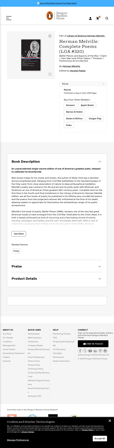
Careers (6, 357)
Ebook (83, 83)
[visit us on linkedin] (95, 351)
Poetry (16, 251)
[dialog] (57, 432)
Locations (7, 341)
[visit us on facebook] (80, 351)
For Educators (59, 349)
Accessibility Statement (13, 353)
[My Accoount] (90, 18)
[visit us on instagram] (105, 351)
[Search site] (107, 18)
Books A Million (74, 118)
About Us (8, 330)
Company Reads (35, 345)
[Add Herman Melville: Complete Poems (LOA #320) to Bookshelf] (49, 36)
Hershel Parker (78, 70)
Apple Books (87, 105)
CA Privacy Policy (35, 369)
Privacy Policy (34, 365)
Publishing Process (61, 333)
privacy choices (27, 432)
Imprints (7, 361)
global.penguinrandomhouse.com (93, 354)
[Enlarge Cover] (50, 74)
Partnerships (34, 333)
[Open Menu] (9, 18)
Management (9, 345)
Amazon (70, 105)
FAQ (55, 337)
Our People (8, 337)
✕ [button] (109, 421)
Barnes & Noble (74, 111)
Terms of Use (34, 361)
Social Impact (9, 349)
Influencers (33, 341)
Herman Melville (71, 66)
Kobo (69, 125)
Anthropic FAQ (34, 396)
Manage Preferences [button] (18, 440)
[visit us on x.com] (85, 351)
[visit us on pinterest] (100, 351)
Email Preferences (36, 357)
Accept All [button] (100, 438)
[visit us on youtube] (90, 351)
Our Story (7, 333)
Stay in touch (94, 343)
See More (19, 233)
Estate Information (61, 361)
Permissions (58, 357)
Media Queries (34, 337)
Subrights (57, 353)
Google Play (95, 118)
